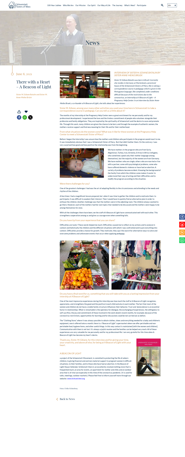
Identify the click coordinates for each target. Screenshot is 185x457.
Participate (141, 5)
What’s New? (129, 5)
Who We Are (68, 5)
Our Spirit (91, 5)
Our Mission (80, 5)
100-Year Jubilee (54, 5)
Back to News (67, 399)
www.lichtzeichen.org (76, 378)
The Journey (117, 5)
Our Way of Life (103, 5)
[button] (19, 117)
